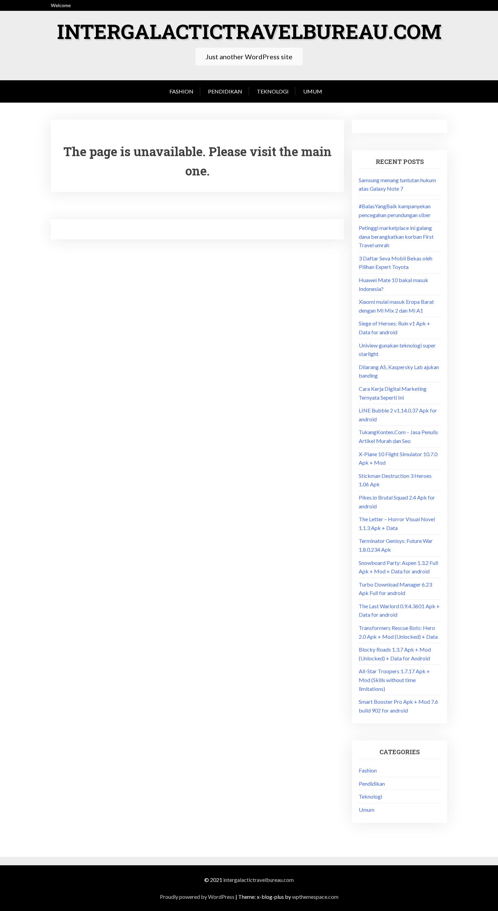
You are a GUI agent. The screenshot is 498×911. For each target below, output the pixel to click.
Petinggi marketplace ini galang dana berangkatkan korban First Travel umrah (396, 236)
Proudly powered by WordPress (197, 896)
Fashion (181, 91)
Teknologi (273, 91)
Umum (312, 91)
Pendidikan (225, 91)
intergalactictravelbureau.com (249, 31)
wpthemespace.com (315, 896)
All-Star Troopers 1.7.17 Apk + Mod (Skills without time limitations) (394, 680)
